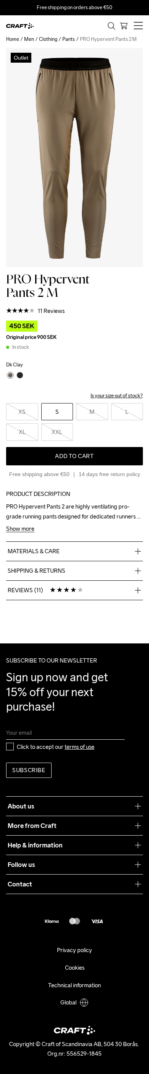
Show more (20, 529)
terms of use (79, 746)
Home (12, 39)
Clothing (48, 39)
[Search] (111, 26)
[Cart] (124, 26)
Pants (68, 39)
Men (29, 39)
